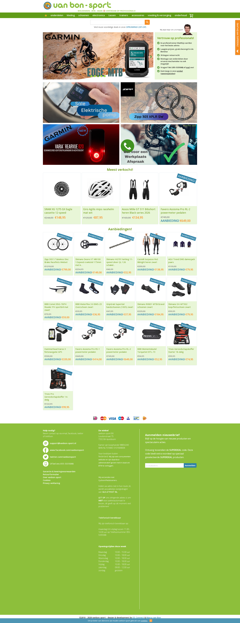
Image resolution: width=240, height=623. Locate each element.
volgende (149, 56)
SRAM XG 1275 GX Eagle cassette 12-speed (58, 210)
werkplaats (159, 144)
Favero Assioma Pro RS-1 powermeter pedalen (87, 350)
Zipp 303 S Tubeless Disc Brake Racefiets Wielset (56, 260)
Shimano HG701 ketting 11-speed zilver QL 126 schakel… (119, 262)
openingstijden (168, 73)
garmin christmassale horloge (81, 144)
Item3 (98, 76)
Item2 (94, 76)
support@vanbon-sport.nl (63, 443)
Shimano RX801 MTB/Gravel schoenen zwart (150, 305)
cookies (144, 620)
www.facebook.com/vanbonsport (67, 450)
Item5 (104, 76)
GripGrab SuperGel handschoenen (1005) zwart (119, 305)
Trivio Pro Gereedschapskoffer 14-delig (56, 396)
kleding (71, 15)
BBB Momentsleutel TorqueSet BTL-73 (147, 350)
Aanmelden (190, 465)
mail (188, 67)
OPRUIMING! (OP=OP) (136, 27)
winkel (180, 71)
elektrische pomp (81, 102)
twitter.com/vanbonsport (63, 456)
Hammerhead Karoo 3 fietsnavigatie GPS (55, 350)
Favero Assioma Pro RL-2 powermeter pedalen (175, 210)
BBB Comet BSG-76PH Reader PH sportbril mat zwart (56, 307)
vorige (47, 56)
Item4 (101, 76)
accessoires (138, 15)
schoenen (83, 15)
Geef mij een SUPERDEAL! (237, 37)
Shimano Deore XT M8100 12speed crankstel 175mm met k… (88, 262)
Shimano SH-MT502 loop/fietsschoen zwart (179, 305)
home (46, 15)
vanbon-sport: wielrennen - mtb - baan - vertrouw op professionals (89, 6)
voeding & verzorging (159, 15)
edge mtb (98, 55)
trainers (123, 15)
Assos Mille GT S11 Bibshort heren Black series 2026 (138, 210)
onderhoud (181, 15)
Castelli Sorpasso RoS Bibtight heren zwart (147, 260)
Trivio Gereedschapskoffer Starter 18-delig (181, 350)
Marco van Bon (153, 617)
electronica (98, 15)
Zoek (147, 22)
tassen (112, 15)
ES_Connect (138, 617)
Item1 (91, 76)
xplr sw (159, 102)
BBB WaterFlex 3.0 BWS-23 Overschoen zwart (88, 305)
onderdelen (57, 15)
